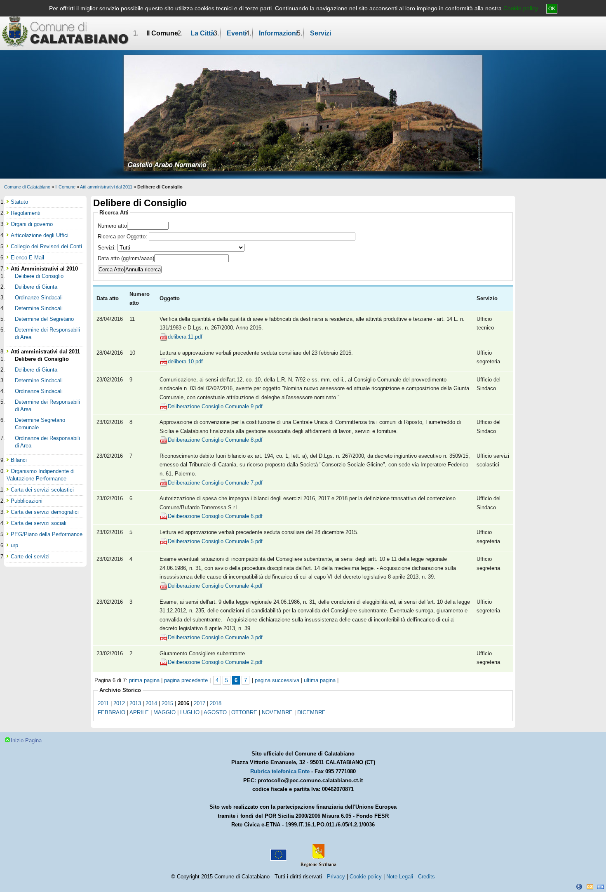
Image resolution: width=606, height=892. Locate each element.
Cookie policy (520, 8)
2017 (199, 703)
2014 (151, 703)
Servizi (320, 33)
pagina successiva (277, 680)
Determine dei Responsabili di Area (47, 333)
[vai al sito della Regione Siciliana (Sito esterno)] (316, 852)
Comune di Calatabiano (27, 186)
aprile (139, 712)
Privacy (336, 876)
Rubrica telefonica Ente (280, 771)
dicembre (311, 712)
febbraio (111, 712)
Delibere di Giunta (36, 287)
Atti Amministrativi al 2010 (44, 269)
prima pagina (144, 680)
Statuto (19, 202)
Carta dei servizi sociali (38, 523)
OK (551, 9)
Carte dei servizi (30, 556)
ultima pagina (320, 680)
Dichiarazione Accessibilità (579, 886)
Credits (426, 876)
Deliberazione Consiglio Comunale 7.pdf (215, 483)
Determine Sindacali (39, 308)
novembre (277, 712)
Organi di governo (32, 224)
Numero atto (112, 226)
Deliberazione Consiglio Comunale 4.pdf (215, 586)
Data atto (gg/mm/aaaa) (126, 258)
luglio (190, 712)
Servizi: (107, 248)
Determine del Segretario (44, 319)
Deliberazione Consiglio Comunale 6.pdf (215, 516)
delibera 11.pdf (185, 337)
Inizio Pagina (26, 740)
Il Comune (162, 33)
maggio (164, 712)
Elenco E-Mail (27, 257)
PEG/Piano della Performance (46, 534)
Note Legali (399, 876)
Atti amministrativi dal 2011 (106, 186)
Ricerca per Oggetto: (123, 236)
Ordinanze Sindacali (39, 297)
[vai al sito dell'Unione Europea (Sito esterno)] (277, 852)
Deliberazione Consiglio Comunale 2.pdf (215, 662)
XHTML (600, 886)
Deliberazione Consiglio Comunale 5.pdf (215, 541)
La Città (202, 33)
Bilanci (19, 460)
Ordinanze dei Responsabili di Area (47, 442)
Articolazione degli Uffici (39, 235)
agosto (215, 712)
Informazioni (278, 33)
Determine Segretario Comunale (40, 424)
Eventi (237, 33)
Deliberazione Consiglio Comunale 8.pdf (215, 440)
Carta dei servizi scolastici (42, 490)
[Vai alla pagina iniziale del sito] (65, 31)
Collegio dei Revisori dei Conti (46, 246)
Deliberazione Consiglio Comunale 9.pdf (215, 406)
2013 (135, 703)
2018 (215, 703)
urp (14, 545)
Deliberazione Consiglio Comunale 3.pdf (215, 637)
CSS (590, 886)
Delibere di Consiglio (39, 276)
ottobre (244, 712)
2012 (119, 703)
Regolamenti (25, 213)
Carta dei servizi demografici (45, 512)
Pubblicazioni (26, 501)
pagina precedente (186, 680)
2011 (103, 703)
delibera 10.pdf (185, 361)
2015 (167, 703)
